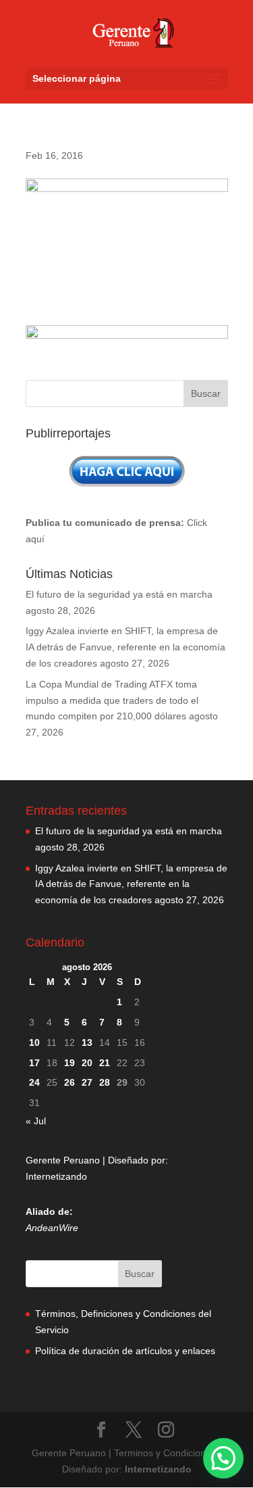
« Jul (36, 1120)
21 (104, 1062)
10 (34, 1042)
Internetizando (56, 1176)
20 (87, 1062)
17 (34, 1062)
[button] (223, 1458)
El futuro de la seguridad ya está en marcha (119, 594)
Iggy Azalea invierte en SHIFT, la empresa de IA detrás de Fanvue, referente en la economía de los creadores (125, 647)
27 (87, 1082)
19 (69, 1062)
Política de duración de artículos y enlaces (125, 1350)
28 (104, 1082)
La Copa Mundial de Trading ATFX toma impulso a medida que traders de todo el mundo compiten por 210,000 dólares (112, 700)
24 (34, 1082)
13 (87, 1042)
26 (69, 1082)
